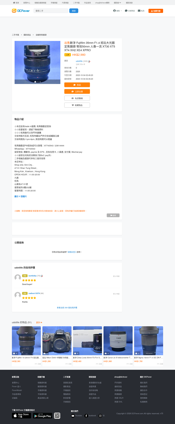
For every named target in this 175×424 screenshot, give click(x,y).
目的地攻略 (93, 390)
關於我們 (143, 382)
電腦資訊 (66, 394)
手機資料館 (42, 390)
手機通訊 (66, 390)
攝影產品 (27, 34)
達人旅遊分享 (94, 398)
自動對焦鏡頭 (41, 34)
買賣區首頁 (67, 382)
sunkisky (34, 275)
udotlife (82, 61)
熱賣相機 (118, 390)
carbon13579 (36, 293)
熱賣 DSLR (119, 398)
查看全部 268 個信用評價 (67, 307)
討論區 (14, 398)
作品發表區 (16, 394)
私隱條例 (143, 401)
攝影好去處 (95, 382)
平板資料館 (42, 394)
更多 (38, 322)
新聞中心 (15, 382)
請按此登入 (72, 252)
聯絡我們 (143, 386)
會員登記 (143, 394)
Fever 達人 (16, 386)
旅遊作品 (92, 394)
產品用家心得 (43, 398)
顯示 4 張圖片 (20, 196)
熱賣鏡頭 (118, 394)
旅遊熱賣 (92, 386)
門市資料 (118, 382)
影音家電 (66, 398)
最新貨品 (118, 386)
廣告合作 (143, 390)
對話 (78, 84)
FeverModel (17, 390)
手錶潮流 (66, 401)
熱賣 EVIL (118, 401)
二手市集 (15, 34)
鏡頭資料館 (42, 386)
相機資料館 (42, 382)
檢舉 (114, 215)
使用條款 (143, 398)
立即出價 (79, 91)
